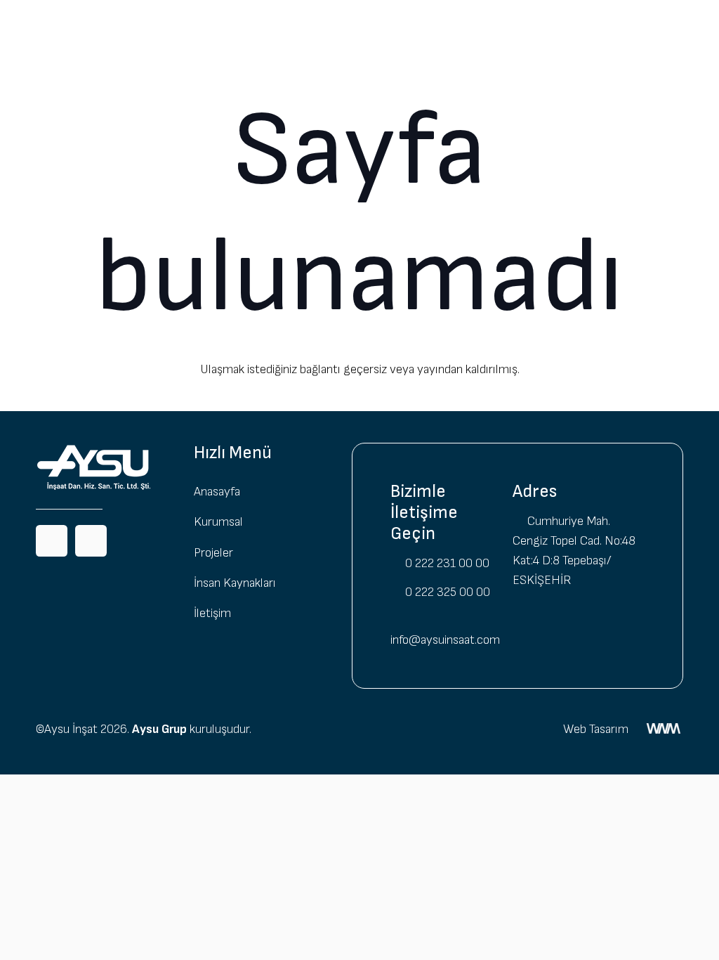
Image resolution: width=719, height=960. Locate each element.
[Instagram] (91, 541)
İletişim (212, 613)
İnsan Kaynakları (235, 583)
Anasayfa (217, 491)
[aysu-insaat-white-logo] (102, 467)
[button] (241, 28)
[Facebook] (51, 541)
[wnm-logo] (663, 733)
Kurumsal (218, 521)
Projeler (213, 552)
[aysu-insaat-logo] (56, 28)
